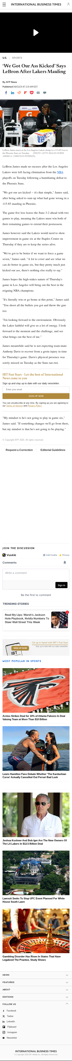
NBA (60, 172)
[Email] (38, 93)
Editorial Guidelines (53, 450)
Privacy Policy (35, 406)
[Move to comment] (45, 93)
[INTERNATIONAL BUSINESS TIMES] (36, 5)
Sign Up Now (20, 648)
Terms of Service (14, 406)
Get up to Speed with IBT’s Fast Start (50, 643)
